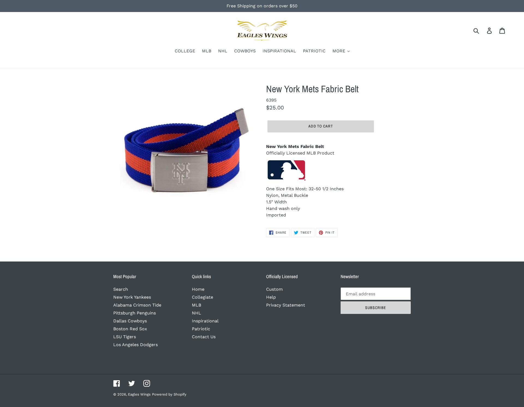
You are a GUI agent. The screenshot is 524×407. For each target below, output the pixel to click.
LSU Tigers (124, 336)
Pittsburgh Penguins (134, 313)
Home (198, 289)
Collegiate (202, 297)
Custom (274, 289)
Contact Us (204, 336)
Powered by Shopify (169, 394)
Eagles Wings (139, 394)
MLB (196, 305)
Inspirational (205, 320)
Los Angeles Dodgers (135, 344)
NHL (196, 313)
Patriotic (201, 328)
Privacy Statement (285, 305)
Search (120, 289)
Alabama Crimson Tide (137, 305)
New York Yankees (132, 297)
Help (271, 297)
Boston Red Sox (130, 328)
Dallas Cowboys (130, 320)
